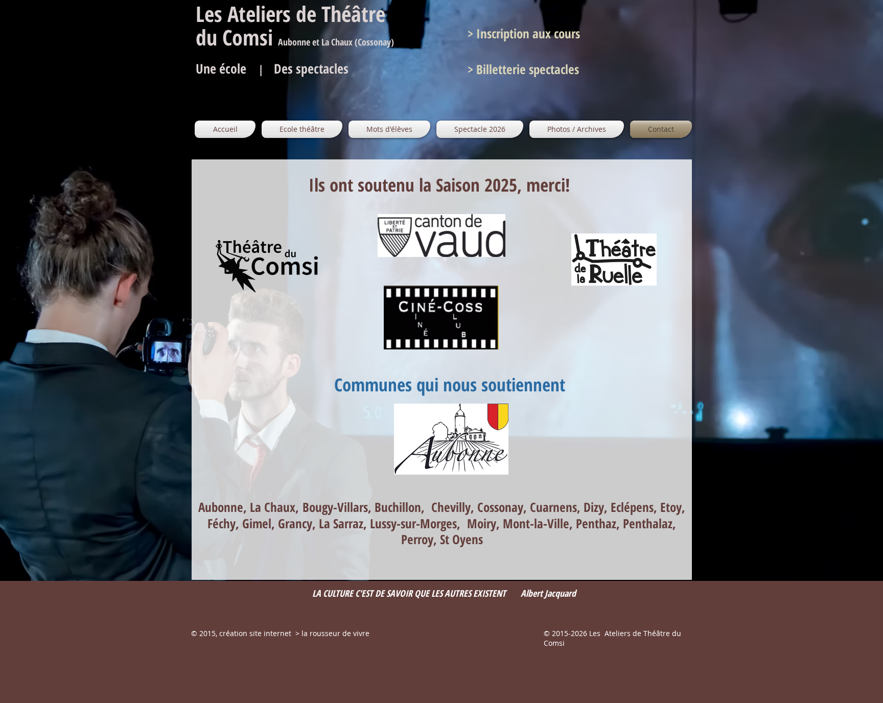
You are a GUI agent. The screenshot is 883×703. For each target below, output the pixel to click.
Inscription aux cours (526, 33)
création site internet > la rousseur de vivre (294, 633)
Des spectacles (311, 68)
